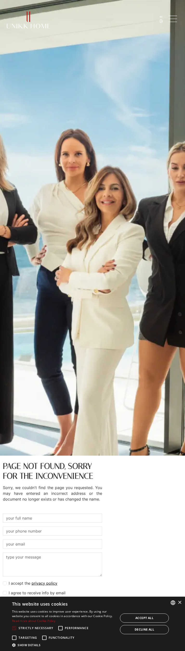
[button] (63, 645)
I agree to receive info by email (37, 592)
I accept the (33, 583)
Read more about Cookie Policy (34, 621)
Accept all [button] (144, 618)
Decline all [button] (144, 629)
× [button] (179, 602)
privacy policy (44, 583)
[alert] (92, 624)
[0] (173, 19)
